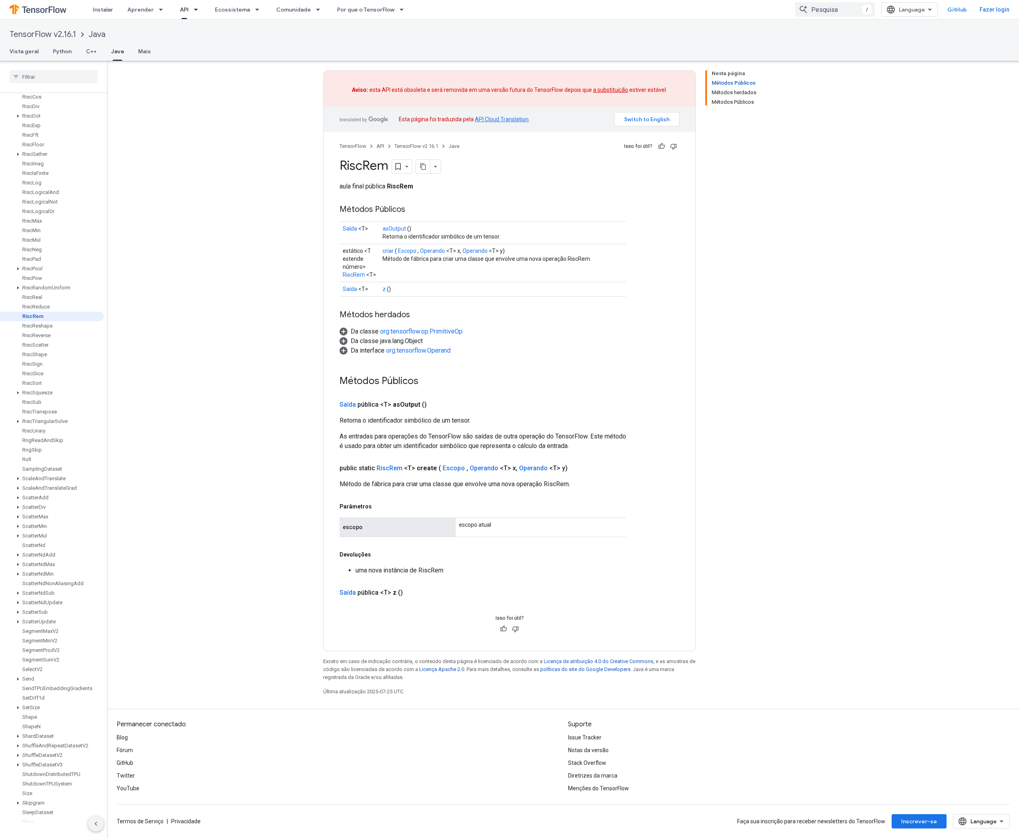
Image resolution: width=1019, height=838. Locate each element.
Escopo (407, 251)
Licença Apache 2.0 (441, 669)
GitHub (957, 9)
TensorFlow (353, 146)
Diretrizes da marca (592, 775)
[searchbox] (54, 76)
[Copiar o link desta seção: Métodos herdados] (418, 315)
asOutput (394, 228)
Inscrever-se (919, 821)
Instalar (103, 9)
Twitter (126, 775)
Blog (122, 737)
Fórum (125, 750)
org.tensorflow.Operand (418, 350)
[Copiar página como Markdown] (423, 166)
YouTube (128, 788)
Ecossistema (232, 9)
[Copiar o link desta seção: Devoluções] (379, 554)
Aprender (140, 9)
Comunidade (293, 9)
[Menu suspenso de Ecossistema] (259, 9)
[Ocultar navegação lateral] (96, 824)
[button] (52, 116)
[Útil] (662, 146)
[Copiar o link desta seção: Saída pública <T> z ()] (412, 592)
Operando (432, 251)
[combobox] (835, 9)
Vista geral (24, 51)
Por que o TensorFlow (365, 9)
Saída (350, 228)
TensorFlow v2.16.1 (43, 34)
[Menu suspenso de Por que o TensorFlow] (404, 9)
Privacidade (186, 821)
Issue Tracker (584, 737)
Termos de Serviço (140, 821)
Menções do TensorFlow (598, 788)
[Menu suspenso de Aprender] (163, 9)
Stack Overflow (587, 763)
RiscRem (354, 275)
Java (97, 34)
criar (388, 251)
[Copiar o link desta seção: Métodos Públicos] (413, 210)
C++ (91, 51)
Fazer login (994, 9)
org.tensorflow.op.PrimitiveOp (421, 331)
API (184, 9)
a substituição (610, 90)
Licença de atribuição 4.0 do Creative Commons (598, 661)
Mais (144, 51)
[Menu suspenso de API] (198, 9)
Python (62, 51)
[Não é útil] (673, 146)
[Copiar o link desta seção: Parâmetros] (380, 506)
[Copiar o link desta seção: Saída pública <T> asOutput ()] (436, 404)
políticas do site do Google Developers (585, 669)
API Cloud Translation (502, 119)
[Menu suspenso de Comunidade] (320, 9)
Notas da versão (588, 750)
